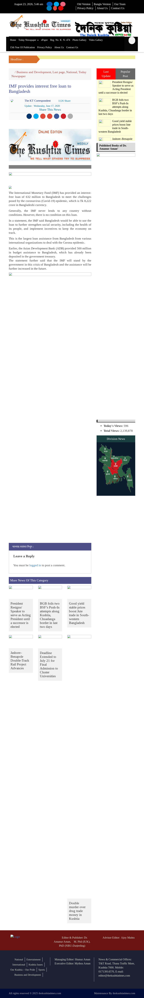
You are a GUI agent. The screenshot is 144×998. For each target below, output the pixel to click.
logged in (35, 565)
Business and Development (34, 72)
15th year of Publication (22, 47)
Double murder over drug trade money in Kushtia (77, 910)
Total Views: (112, 430)
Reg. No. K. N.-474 (60, 40)
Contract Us (117, 8)
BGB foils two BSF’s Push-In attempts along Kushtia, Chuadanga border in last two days (50, 615)
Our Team (119, 4)
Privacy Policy (85, 8)
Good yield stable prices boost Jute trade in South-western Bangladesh (79, 613)
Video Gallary (96, 40)
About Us (102, 8)
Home (13, 40)
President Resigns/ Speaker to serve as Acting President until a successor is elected (21, 615)
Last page (59, 72)
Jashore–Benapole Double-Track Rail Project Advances (20, 660)
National (71, 72)
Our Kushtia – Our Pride (22, 969)
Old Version (83, 4)
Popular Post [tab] (125, 74)
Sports (41, 969)
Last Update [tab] (106, 74)
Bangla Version (102, 4)
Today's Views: (114, 426)
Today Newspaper (27, 40)
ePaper (44, 40)
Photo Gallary (79, 40)
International (18, 964)
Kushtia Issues (36, 964)
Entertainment (34, 959)
